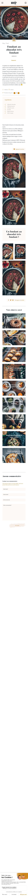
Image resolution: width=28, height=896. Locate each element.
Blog (3, 43)
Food (7, 43)
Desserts (13, 60)
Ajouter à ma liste (20, 149)
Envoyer (17, 525)
